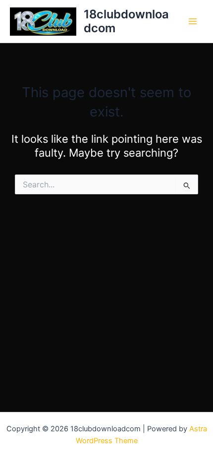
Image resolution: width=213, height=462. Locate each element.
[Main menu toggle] (192, 21)
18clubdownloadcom (126, 21)
